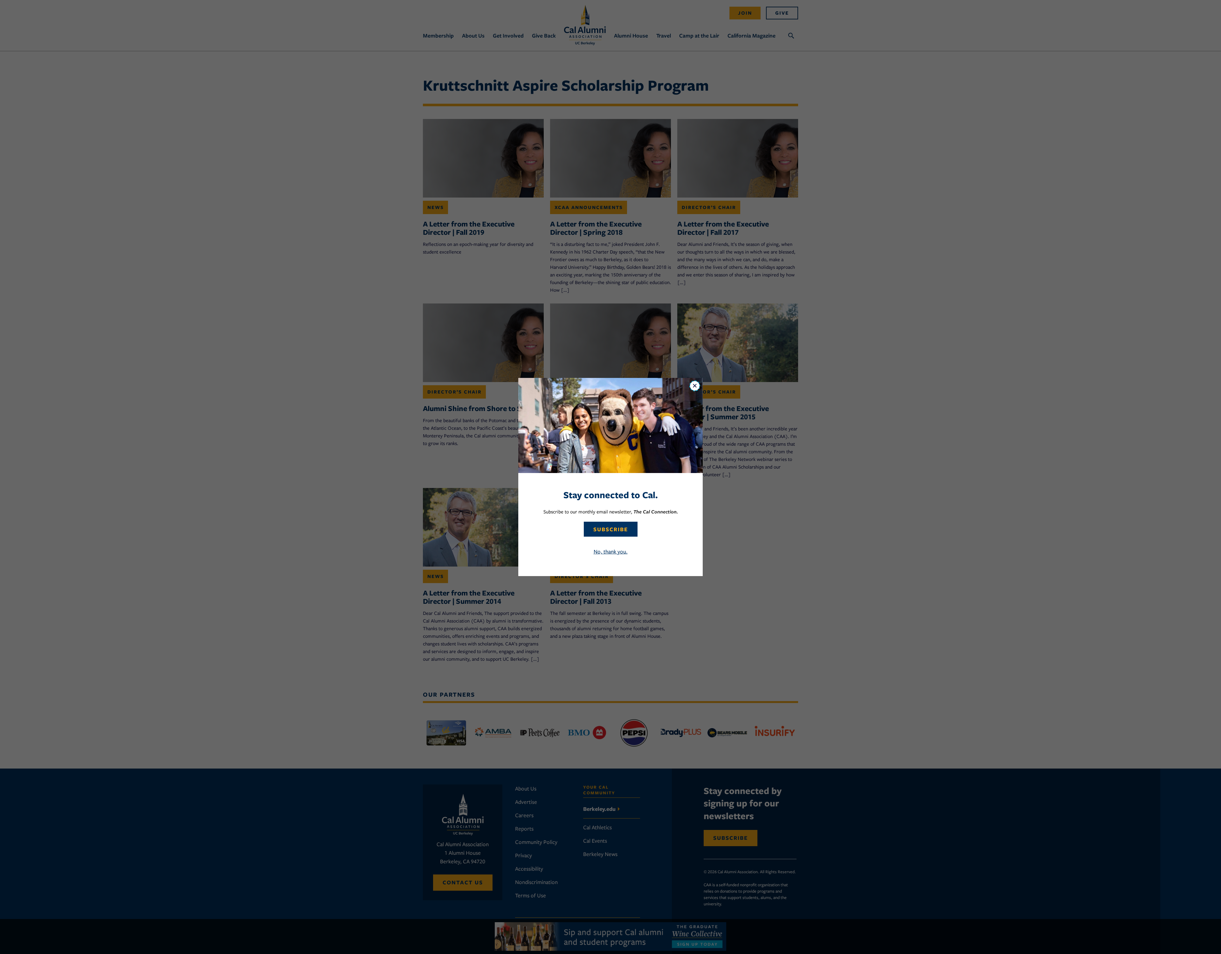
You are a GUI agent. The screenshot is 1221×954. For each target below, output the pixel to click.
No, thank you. (611, 551)
